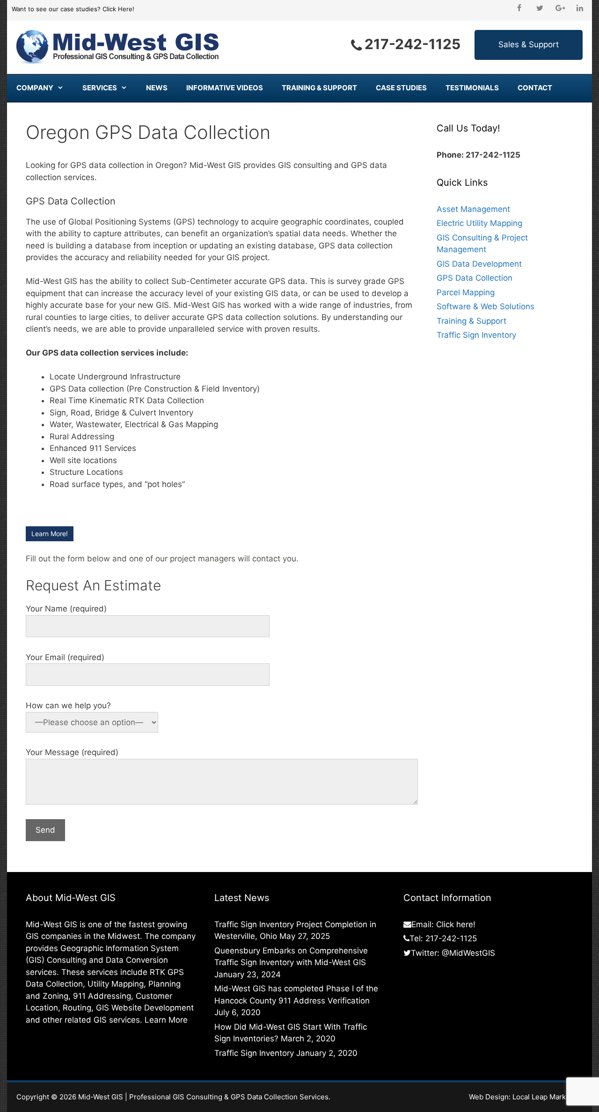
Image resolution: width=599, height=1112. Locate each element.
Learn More (166, 1020)
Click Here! (118, 9)
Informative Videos (224, 87)
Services (99, 87)
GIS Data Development (479, 264)
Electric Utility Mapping (479, 223)
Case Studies (401, 87)
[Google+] (560, 8)
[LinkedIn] (580, 8)
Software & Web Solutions (485, 306)
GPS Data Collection (474, 278)
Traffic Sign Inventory (476, 335)
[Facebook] (519, 8)
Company (34, 87)
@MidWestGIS (468, 953)
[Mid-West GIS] (118, 46)
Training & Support (319, 87)
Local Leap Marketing (547, 1096)
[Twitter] (539, 8)
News (157, 87)
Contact (535, 87)
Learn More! (49, 534)
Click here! (455, 924)
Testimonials (472, 87)
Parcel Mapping (466, 292)
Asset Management (473, 209)
